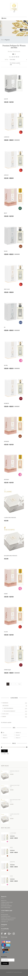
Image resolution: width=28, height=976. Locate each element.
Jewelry (4, 716)
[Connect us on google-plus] (9, 933)
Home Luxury (5, 713)
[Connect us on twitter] (5, 933)
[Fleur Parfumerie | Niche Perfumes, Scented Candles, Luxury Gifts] (14, 6)
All (18, 56)
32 (14, 56)
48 (16, 56)
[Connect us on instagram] (14, 933)
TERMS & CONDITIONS (6, 902)
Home (2, 39)
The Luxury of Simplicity (9, 711)
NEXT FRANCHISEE (5, 907)
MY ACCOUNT (4, 914)
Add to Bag (14, 91)
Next (19, 684)
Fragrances (5, 702)
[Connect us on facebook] (1, 933)
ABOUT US (3, 900)
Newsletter (4, 956)
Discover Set (6, 705)
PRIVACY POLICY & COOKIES (8, 918)
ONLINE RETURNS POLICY (7, 919)
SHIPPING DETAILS (5, 916)
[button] (4, 18)
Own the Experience (8, 708)
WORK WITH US (5, 904)
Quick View (14, 74)
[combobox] (16, 59)
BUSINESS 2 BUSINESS (6, 905)
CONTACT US (4, 921)
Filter (4, 750)
